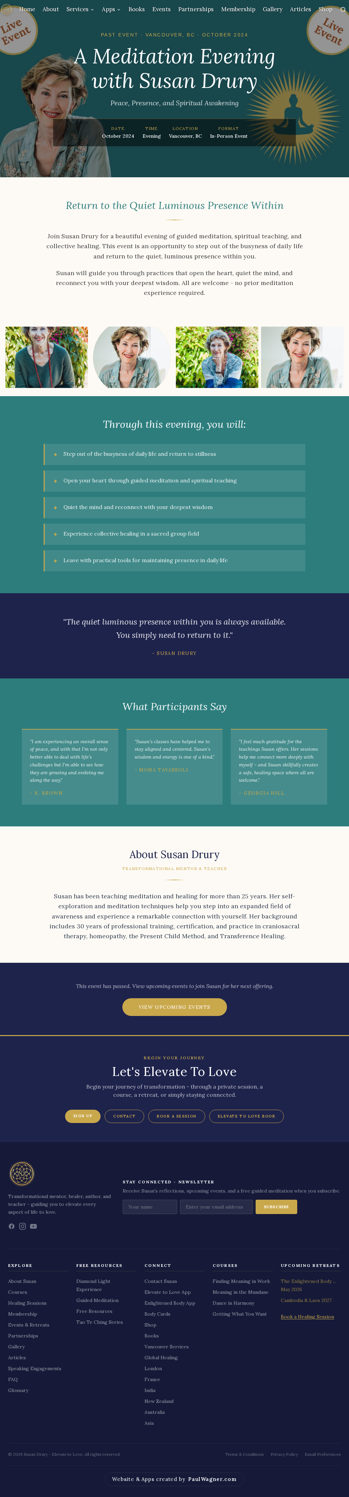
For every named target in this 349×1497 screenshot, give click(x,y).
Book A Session (177, 1116)
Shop (325, 9)
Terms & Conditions (244, 1454)
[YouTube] (33, 1226)
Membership (238, 9)
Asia (149, 1423)
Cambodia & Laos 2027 (306, 1300)
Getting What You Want (240, 1314)
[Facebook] (11, 1226)
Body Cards (157, 1314)
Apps (108, 9)
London (153, 1368)
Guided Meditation (97, 1300)
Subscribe (276, 1206)
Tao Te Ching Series (99, 1322)
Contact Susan (161, 1281)
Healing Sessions (27, 1303)
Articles (300, 9)
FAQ (13, 1379)
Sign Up (83, 1115)
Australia (155, 1412)
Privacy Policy (284, 1454)
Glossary (18, 1390)
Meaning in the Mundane (241, 1292)
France (152, 1379)
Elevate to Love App (168, 1292)
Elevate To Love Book (247, 1116)
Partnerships (196, 9)
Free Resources (94, 1311)
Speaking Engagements (34, 1368)
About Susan (22, 1281)
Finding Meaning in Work (241, 1281)
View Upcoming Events (175, 1007)
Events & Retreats (28, 1325)
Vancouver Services (167, 1347)
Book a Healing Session (307, 1317)
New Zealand (159, 1401)
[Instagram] (22, 1226)
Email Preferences (323, 1454)
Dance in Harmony (233, 1303)
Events (161, 9)
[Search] (343, 9)
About (51, 9)
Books (136, 9)
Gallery (273, 9)
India (150, 1390)
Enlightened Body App (170, 1303)
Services (77, 9)
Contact (124, 1116)
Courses (17, 1292)
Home (27, 9)
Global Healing (161, 1357)
